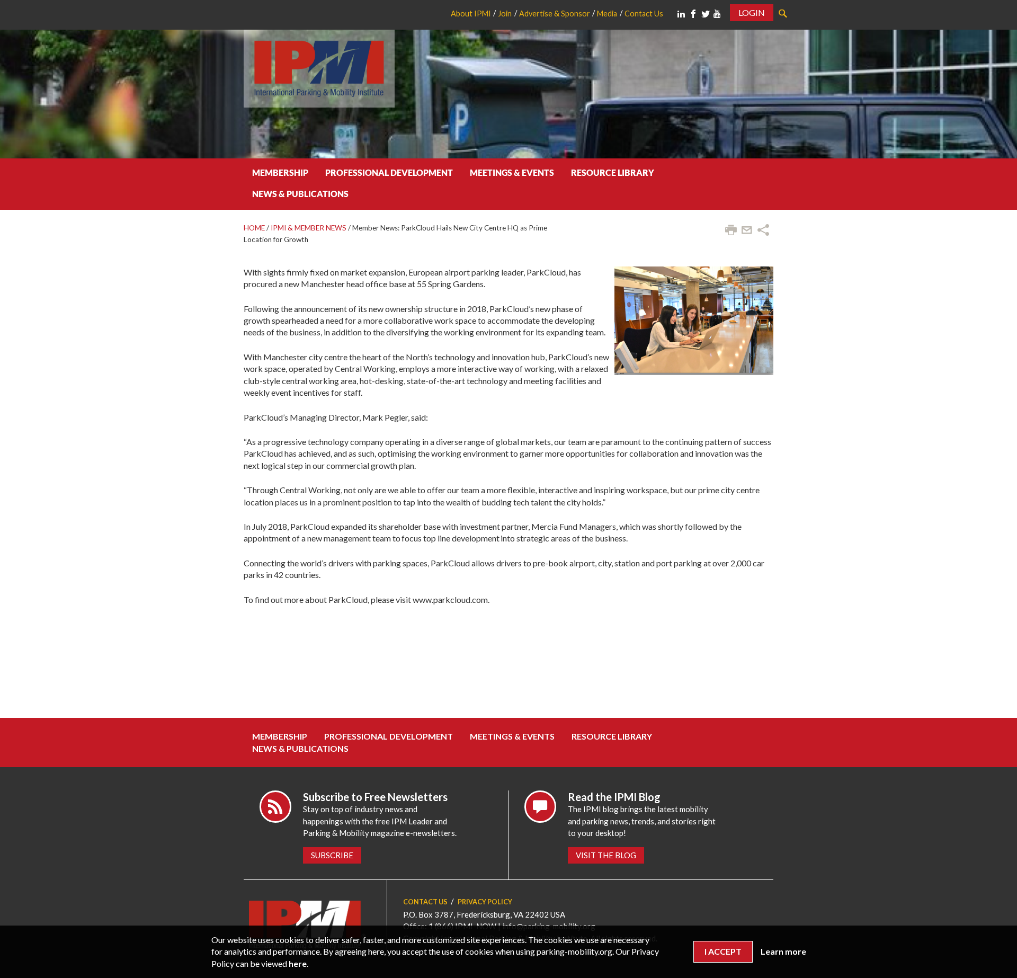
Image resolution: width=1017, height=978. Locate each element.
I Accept (723, 951)
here (298, 963)
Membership (280, 172)
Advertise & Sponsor (554, 13)
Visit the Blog (606, 855)
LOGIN (751, 12)
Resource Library (612, 172)
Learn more (783, 951)
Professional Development (389, 172)
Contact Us (644, 13)
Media (607, 13)
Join (505, 13)
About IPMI (471, 13)
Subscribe (332, 855)
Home (254, 228)
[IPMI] (319, 67)
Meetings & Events (512, 172)
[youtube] (717, 14)
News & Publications (300, 194)
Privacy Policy (485, 902)
